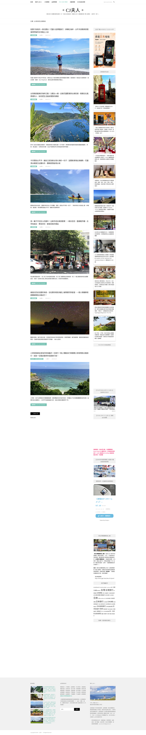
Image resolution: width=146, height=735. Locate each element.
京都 (114, 587)
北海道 (95, 590)
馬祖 (110, 613)
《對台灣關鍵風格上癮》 (99, 553)
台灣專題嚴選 (33, 35)
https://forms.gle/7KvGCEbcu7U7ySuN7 (104, 578)
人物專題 (46, 2)
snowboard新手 (109, 587)
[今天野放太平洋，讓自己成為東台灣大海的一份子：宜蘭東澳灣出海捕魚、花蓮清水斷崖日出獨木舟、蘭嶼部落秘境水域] (59, 186)
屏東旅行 (103, 595)
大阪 (103, 593)
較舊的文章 (35, 413)
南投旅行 (99, 590)
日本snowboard (101, 598)
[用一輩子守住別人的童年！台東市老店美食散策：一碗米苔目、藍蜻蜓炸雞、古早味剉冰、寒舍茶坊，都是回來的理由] (59, 251)
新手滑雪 (107, 595)
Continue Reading (41, 84)
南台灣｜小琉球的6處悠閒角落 (37, 358)
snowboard (96, 587)
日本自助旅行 (101, 606)
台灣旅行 (109, 590)
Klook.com (33, 417)
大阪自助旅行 (112, 593)
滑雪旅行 (99, 611)
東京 (101, 609)
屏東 (99, 595)
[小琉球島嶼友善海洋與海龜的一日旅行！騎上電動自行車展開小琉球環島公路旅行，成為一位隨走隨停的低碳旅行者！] (59, 378)
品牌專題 (54, 2)
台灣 (103, 590)
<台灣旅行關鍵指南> (100, 559)
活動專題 (72, 2)
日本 (95, 597)
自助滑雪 (98, 614)
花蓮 (102, 613)
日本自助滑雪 (81, 2)
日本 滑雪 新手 (102, 604)
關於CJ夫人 (38, 2)
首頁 (31, 2)
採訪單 (107, 571)
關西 (108, 613)
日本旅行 (99, 601)
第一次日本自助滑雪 (105, 611)
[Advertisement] (104, 646)
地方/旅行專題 (63, 2)
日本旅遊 (105, 601)
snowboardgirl (103, 587)
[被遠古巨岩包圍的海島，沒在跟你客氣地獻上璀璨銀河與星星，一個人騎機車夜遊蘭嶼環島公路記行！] (59, 317)
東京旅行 (105, 609)
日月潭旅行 (112, 595)
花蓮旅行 (105, 613)
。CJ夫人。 (73, 10)
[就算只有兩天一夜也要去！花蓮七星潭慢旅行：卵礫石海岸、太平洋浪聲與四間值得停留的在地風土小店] (59, 56)
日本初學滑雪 (107, 598)
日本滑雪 (110, 602)
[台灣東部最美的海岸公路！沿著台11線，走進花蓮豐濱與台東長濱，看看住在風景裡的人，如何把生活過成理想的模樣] (59, 122)
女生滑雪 (95, 595)
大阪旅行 (107, 593)
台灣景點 (99, 593)
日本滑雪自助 (108, 604)
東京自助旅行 (110, 609)
